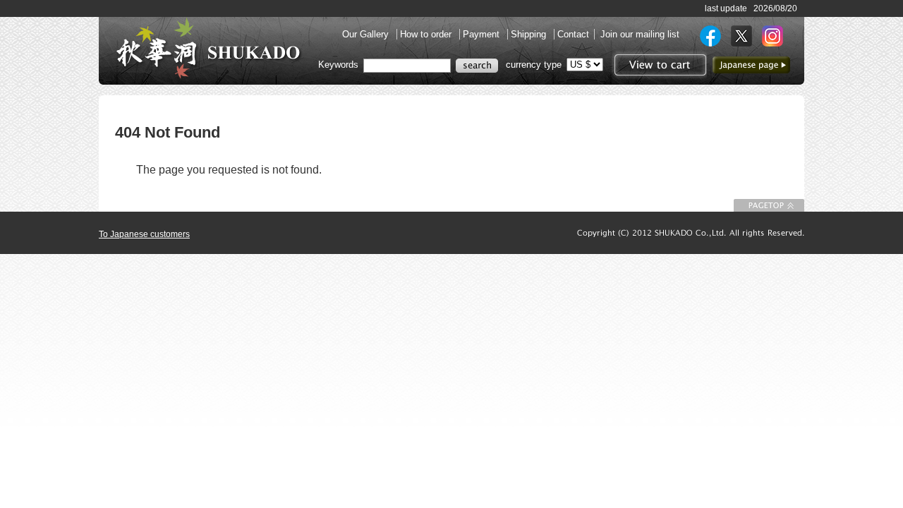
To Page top (769, 205)
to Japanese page (751, 64)
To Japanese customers (144, 234)
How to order (427, 34)
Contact (573, 34)
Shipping (530, 34)
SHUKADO (208, 48)
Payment (482, 34)
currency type (534, 64)
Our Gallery (367, 34)
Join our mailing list (639, 34)
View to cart (658, 65)
